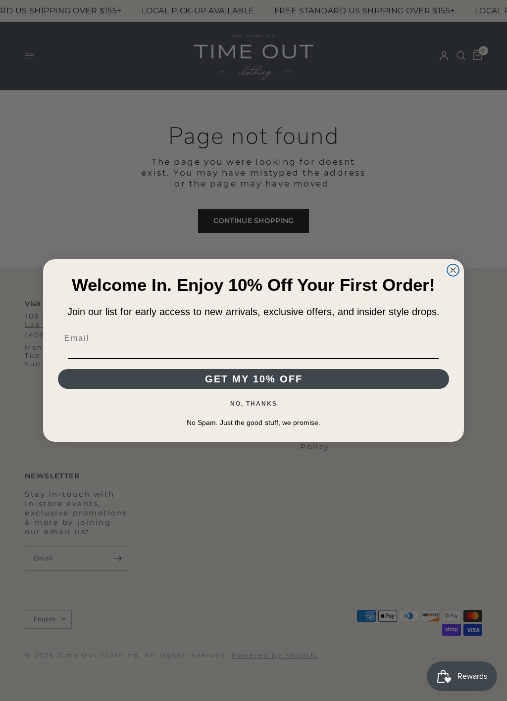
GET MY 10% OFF (254, 379)
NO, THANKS (253, 403)
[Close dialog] (453, 270)
